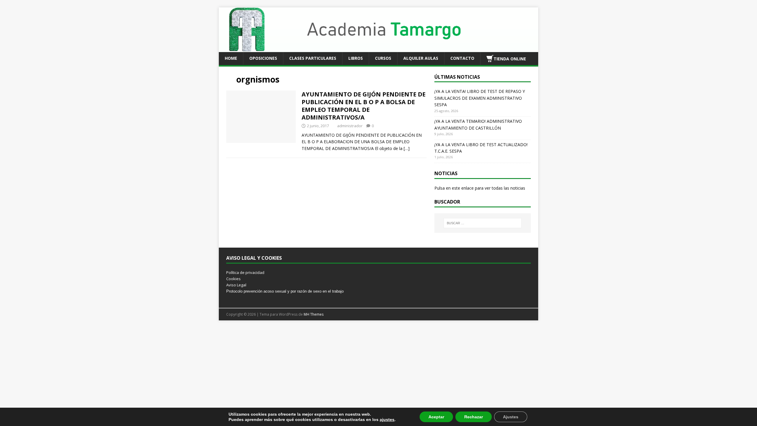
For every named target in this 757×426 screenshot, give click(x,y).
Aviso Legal (236, 285)
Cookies (233, 278)
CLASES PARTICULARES (312, 58)
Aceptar (436, 416)
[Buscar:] (482, 223)
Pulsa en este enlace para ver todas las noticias (479, 188)
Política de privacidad (245, 272)
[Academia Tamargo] (378, 48)
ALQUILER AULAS (420, 58)
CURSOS (383, 58)
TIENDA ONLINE (510, 58)
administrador (350, 125)
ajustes (387, 419)
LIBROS (355, 58)
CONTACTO (462, 58)
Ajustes (510, 416)
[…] (407, 148)
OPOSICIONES (263, 58)
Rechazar (473, 416)
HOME (231, 58)
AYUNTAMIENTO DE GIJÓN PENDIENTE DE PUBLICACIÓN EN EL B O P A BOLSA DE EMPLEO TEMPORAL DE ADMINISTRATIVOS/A (364, 105)
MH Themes (313, 314)
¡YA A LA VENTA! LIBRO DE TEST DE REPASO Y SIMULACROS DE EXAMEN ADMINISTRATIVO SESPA (479, 97)
